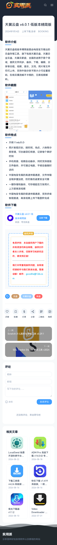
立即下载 (43, 217)
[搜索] (45, 5)
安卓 (33, 31)
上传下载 (26, 31)
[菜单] (51, 5)
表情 (11, 402)
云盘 (15, 296)
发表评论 (44, 401)
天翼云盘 (27, 296)
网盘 (38, 296)
